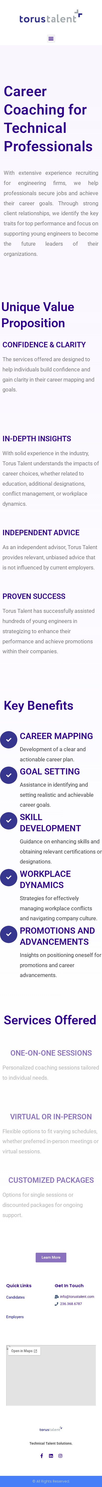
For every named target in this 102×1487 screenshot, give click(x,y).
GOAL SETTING (50, 772)
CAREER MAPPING (56, 736)
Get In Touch (69, 1285)
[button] (51, 38)
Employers (15, 1317)
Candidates (15, 1297)
